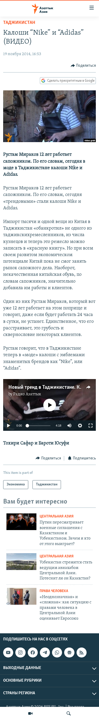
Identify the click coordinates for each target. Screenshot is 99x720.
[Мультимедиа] (30, 713)
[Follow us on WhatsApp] (57, 652)
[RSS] (82, 652)
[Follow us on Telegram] (45, 652)
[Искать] (69, 713)
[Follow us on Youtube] (8, 652)
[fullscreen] (90, 425)
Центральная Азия (57, 517)
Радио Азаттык (27, 394)
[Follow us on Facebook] (33, 652)
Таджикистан (19, 22)
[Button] (83, 65)
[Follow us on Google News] (69, 652)
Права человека (54, 591)
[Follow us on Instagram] (20, 652)
